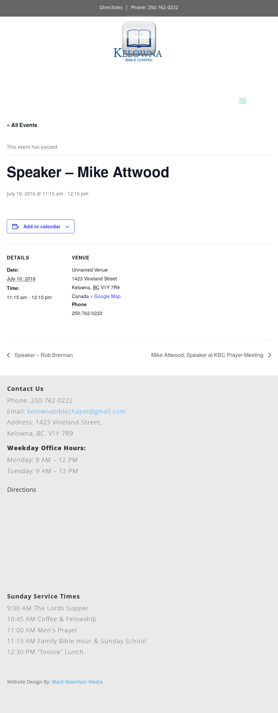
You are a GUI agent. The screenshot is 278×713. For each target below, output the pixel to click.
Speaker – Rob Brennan (43, 355)
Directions (111, 7)
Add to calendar (41, 226)
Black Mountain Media (77, 681)
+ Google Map (105, 296)
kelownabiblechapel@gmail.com (76, 411)
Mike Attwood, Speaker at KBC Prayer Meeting (208, 355)
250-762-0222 (163, 7)
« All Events (22, 125)
